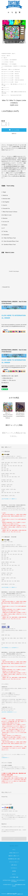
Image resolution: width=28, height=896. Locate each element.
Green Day (17, 77)
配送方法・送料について (14, 855)
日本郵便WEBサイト (5, 757)
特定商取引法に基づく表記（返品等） (10, 375)
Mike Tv (13, 53)
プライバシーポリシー (14, 861)
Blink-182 (17, 73)
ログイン (14, 874)
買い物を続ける (5, 382)
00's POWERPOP (13, 59)
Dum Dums (17, 75)
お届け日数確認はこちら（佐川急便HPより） (10, 647)
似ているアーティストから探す (8, 71)
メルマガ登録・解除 (14, 877)
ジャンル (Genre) (5, 59)
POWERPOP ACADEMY (6, 53)
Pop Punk (11, 61)
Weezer (16, 82)
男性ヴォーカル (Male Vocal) (14, 69)
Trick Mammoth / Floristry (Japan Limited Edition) (20, 414)
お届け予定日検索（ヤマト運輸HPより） (9, 498)
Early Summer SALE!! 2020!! (16, 95)
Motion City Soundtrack (19, 79)
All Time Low (17, 71)
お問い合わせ (14, 864)
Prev (3, 411)
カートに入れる (15, 130)
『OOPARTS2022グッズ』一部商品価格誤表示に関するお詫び (13, 885)
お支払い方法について (14, 852)
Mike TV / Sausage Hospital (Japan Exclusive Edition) (7, 415)
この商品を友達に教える (7, 378)
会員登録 (14, 871)
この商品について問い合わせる (9, 380)
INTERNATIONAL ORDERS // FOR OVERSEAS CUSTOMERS (14, 881)
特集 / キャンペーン (5, 84)
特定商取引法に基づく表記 (14, 858)
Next (25, 411)
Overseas (4, 55)
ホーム (14, 849)
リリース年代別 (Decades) (7, 66)
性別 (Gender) (4, 69)
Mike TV (8, 55)
